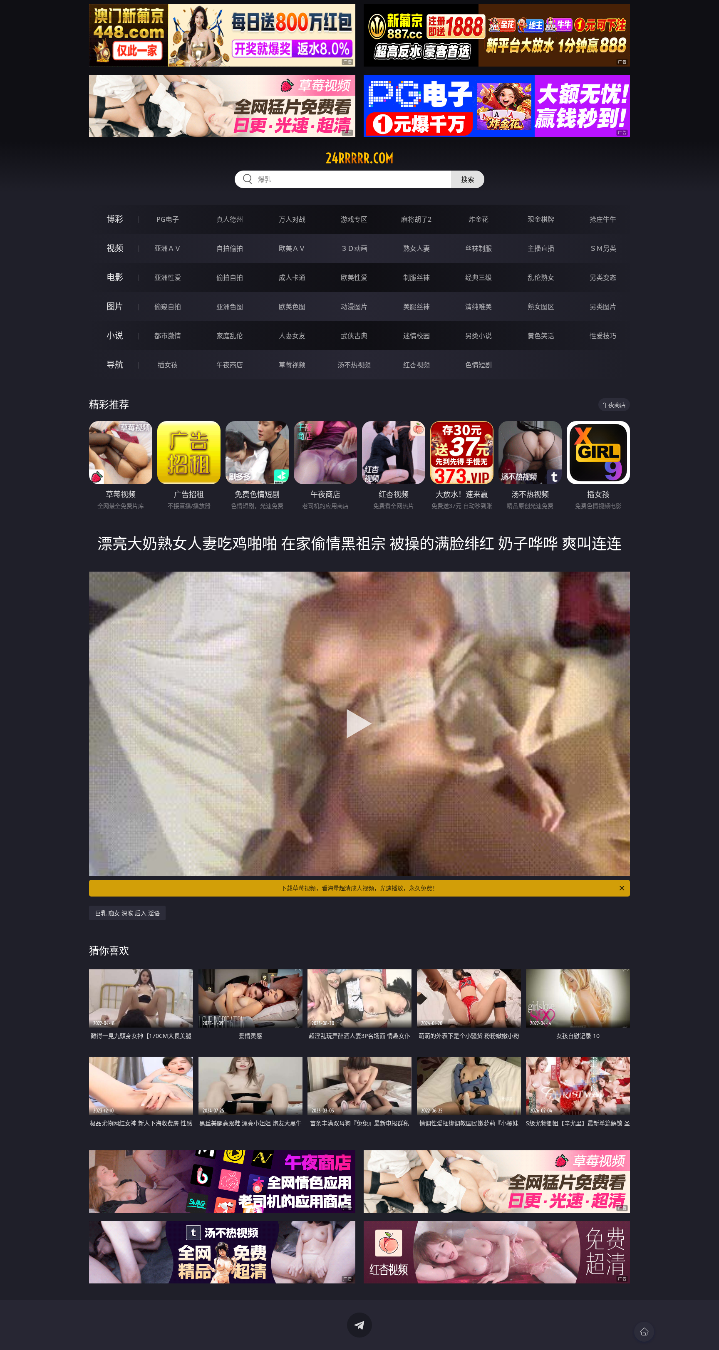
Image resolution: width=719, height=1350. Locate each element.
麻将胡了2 (416, 219)
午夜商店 (229, 364)
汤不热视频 (354, 364)
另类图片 (603, 306)
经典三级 (478, 277)
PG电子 (167, 219)
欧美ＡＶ (292, 248)
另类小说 (478, 335)
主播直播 (541, 248)
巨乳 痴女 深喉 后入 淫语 (127, 913)
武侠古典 (354, 335)
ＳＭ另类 (603, 248)
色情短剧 (478, 364)
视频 (115, 248)
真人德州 (229, 219)
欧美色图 (292, 306)
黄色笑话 (541, 335)
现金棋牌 (541, 219)
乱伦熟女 (541, 277)
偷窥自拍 (167, 306)
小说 (115, 335)
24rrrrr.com (360, 158)
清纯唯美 (478, 306)
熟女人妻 (416, 248)
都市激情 (167, 335)
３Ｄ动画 (354, 248)
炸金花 (478, 219)
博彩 (115, 219)
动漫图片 (354, 306)
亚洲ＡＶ (167, 248)
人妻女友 (292, 335)
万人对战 (292, 219)
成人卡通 (292, 277)
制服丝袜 (416, 277)
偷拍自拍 (229, 277)
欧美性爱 (354, 277)
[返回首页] (644, 1332)
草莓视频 (292, 364)
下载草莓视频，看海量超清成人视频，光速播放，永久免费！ (359, 888)
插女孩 (168, 364)
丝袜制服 (478, 248)
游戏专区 (354, 219)
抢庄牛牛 (603, 219)
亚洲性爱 (167, 277)
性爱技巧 (603, 335)
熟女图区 (541, 306)
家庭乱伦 (229, 335)
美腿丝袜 (416, 306)
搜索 (467, 179)
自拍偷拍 (229, 248)
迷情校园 (416, 335)
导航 (115, 364)
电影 (115, 277)
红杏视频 (416, 364)
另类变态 (603, 277)
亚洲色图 (229, 306)
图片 (115, 306)
